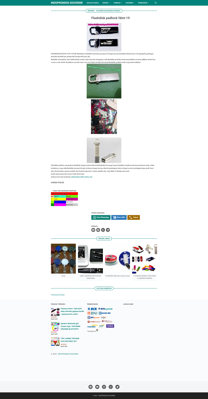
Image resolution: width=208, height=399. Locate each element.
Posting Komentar (58, 295)
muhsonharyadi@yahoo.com (81, 176)
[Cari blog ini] (155, 3)
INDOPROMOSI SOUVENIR (67, 2)
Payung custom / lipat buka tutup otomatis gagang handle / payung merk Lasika (72, 311)
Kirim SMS (120, 217)
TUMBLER (116, 3)
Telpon (135, 217)
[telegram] (108, 230)
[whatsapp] (103, 230)
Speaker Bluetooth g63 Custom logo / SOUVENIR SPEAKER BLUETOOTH (70, 326)
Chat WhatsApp (102, 217)
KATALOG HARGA (93, 3)
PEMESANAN (142, 3)
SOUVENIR (129, 3)
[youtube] (97, 387)
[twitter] (98, 230)
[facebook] (93, 230)
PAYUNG (105, 3)
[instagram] (104, 387)
